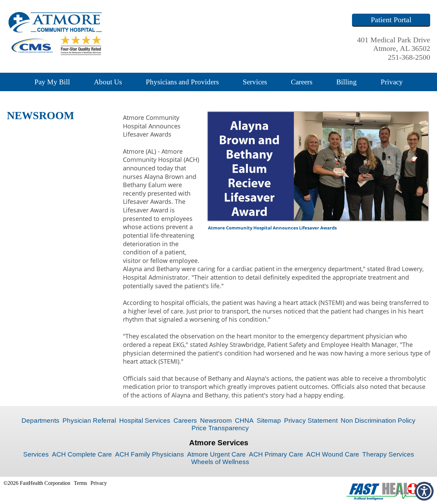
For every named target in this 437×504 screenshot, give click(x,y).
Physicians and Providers (182, 82)
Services (255, 82)
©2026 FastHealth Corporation (36, 483)
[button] (424, 491)
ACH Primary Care (276, 454)
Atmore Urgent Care (216, 454)
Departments (40, 420)
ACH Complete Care (82, 454)
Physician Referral (89, 420)
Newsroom (216, 420)
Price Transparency (220, 428)
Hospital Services (144, 420)
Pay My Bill (52, 82)
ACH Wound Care (332, 454)
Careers (301, 82)
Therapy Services (388, 454)
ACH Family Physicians (149, 454)
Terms (80, 483)
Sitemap (269, 420)
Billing (346, 82)
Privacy (392, 82)
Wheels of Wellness (220, 461)
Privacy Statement (311, 420)
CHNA (244, 420)
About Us (108, 82)
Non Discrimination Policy (378, 420)
